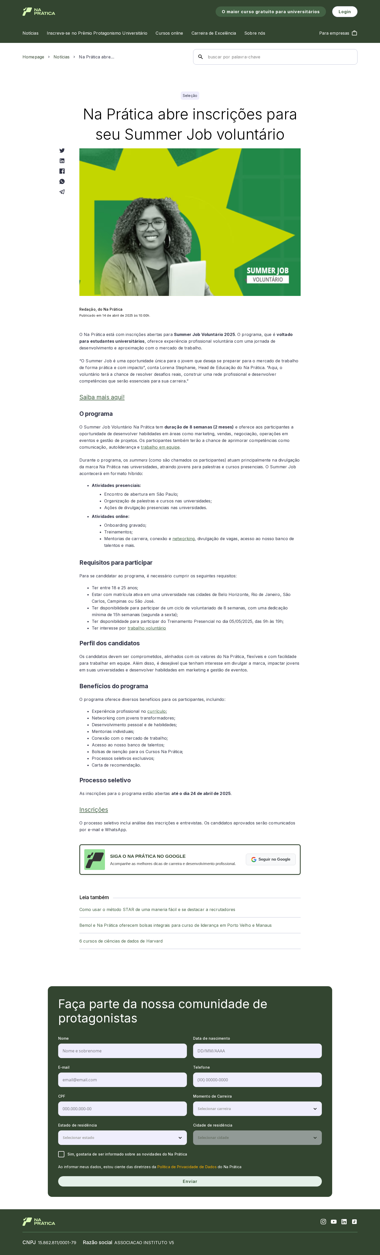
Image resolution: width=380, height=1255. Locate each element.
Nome (63, 1038)
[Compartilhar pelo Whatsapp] (62, 181)
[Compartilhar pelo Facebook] (62, 171)
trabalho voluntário (147, 628)
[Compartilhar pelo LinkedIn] (62, 161)
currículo (156, 711)
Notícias (62, 56)
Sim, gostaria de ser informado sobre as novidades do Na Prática (127, 1154)
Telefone (201, 1067)
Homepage (33, 56)
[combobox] (198, 1109)
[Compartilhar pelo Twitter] (62, 150)
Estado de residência (77, 1125)
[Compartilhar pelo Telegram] (62, 192)
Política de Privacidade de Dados (187, 1167)
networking (183, 538)
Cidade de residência (212, 1125)
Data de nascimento (211, 1038)
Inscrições (93, 809)
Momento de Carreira (212, 1096)
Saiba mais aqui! (102, 397)
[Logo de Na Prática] (38, 11)
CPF (61, 1096)
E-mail (64, 1067)
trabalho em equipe (160, 447)
